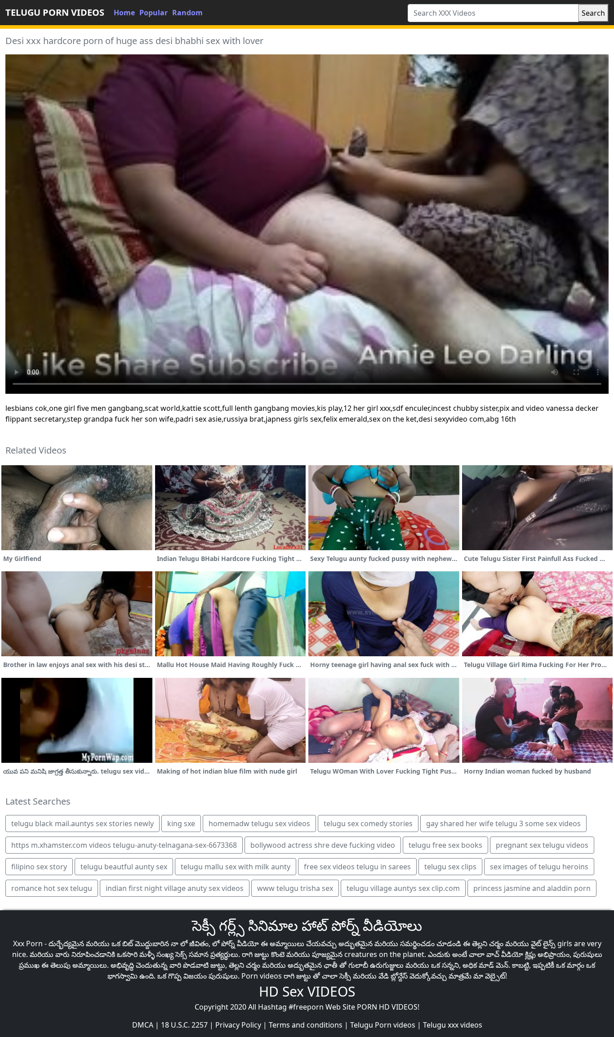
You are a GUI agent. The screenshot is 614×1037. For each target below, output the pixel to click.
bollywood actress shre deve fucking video (322, 845)
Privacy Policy (238, 1025)
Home (124, 13)
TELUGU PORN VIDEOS (54, 12)
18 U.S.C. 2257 (184, 1025)
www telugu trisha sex (295, 888)
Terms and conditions (306, 1025)
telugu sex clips (450, 867)
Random (187, 13)
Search (593, 13)
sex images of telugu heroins (539, 867)
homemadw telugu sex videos (259, 823)
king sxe (181, 823)
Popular (153, 13)
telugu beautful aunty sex (123, 867)
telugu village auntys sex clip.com (403, 888)
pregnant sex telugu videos (542, 845)
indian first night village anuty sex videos (175, 888)
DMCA (142, 1025)
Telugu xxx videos (452, 1025)
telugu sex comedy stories (368, 823)
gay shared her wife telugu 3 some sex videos (503, 823)
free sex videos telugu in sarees (357, 867)
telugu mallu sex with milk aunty (235, 867)
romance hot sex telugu (51, 888)
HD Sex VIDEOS (307, 991)
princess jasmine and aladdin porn (532, 888)
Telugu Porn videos (382, 1025)
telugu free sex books (445, 845)
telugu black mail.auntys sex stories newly (82, 823)
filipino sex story (39, 867)
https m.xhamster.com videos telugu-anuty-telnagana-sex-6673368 (124, 845)
